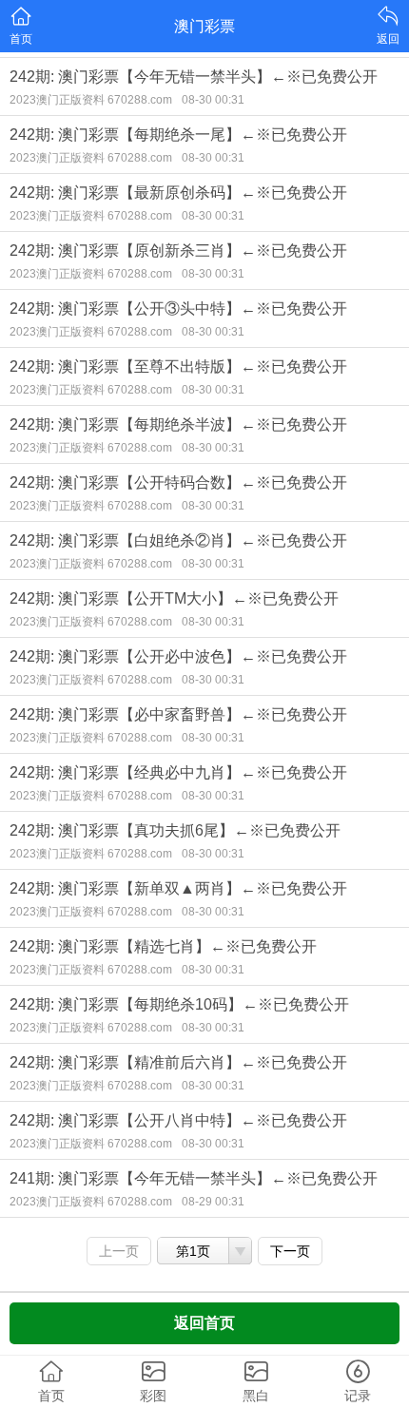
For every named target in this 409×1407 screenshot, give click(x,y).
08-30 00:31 (213, 99)
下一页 (290, 1251)
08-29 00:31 (213, 1201)
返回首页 (204, 1323)
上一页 (119, 1251)
